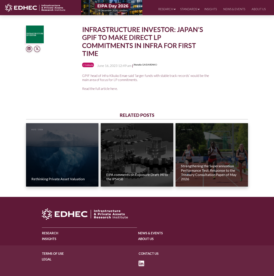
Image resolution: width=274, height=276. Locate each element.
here (113, 89)
